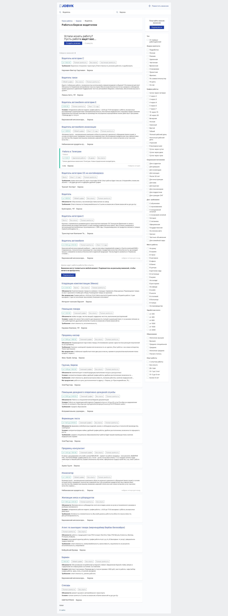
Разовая (152, 56)
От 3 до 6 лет (155, 374)
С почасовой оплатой (158, 215)
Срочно (152, 234)
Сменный (153, 125)
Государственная (156, 228)
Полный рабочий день (158, 134)
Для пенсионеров (156, 189)
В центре (153, 268)
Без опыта (153, 365)
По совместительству (158, 78)
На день (153, 82)
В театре (153, 303)
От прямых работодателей (155, 41)
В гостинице (154, 274)
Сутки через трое (156, 155)
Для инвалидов (155, 170)
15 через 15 (154, 112)
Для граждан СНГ (156, 195)
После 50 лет (155, 176)
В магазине (154, 258)
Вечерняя (153, 118)
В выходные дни (156, 146)
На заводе (153, 287)
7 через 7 (153, 109)
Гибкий (152, 131)
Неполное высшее (157, 338)
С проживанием (156, 207)
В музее (153, 277)
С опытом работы (156, 362)
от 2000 (152, 330)
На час (152, 85)
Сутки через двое (156, 152)
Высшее (153, 341)
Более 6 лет (154, 378)
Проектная (154, 72)
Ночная (152, 122)
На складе (153, 280)
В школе (153, 293)
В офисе (153, 261)
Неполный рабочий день (157, 138)
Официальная (155, 224)
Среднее (153, 347)
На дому (153, 248)
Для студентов (155, 163)
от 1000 (152, 323)
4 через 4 (153, 102)
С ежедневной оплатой (155, 211)
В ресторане (154, 283)
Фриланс (153, 75)
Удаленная (154, 59)
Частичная (153, 62)
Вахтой (152, 128)
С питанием (154, 221)
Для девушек (155, 167)
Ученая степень (156, 354)
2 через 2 (153, 96)
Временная (154, 66)
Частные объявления (158, 237)
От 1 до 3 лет (155, 371)
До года (153, 368)
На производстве (156, 306)
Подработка (154, 50)
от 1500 (152, 327)
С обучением (155, 203)
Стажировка (154, 69)
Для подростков (156, 192)
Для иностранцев (156, 179)
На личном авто (156, 231)
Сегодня (153, 218)
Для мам (153, 183)
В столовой (154, 296)
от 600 (152, 320)
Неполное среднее (157, 351)
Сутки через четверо (158, 93)
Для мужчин (154, 186)
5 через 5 (153, 106)
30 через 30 (154, 115)
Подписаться (68, 275)
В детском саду (155, 271)
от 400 (152, 317)
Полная (152, 53)
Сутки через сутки (157, 149)
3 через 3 (153, 99)
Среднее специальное (158, 344)
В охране (153, 252)
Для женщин (154, 173)
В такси (152, 255)
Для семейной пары (157, 240)
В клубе (152, 290)
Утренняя (153, 143)
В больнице (154, 299)
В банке (152, 264)
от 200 (152, 314)
